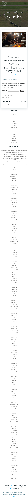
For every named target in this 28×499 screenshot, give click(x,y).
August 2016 (14, 315)
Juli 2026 (14, 167)
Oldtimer (14, 132)
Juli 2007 (14, 456)
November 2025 (14, 176)
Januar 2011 (14, 402)
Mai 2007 (14, 461)
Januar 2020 (14, 256)
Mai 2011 (14, 398)
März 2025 (14, 183)
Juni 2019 (14, 265)
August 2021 (14, 230)
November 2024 (14, 187)
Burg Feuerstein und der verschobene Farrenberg (14, 164)
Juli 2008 (14, 439)
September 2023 (14, 202)
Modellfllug (14, 127)
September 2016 (14, 313)
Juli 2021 (14, 233)
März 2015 (14, 348)
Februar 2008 (14, 445)
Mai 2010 (14, 415)
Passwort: (5, 91)
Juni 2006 (14, 467)
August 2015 (14, 339)
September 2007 (14, 452)
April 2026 (14, 172)
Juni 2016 (14, 319)
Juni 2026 (14, 170)
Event (14, 121)
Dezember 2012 (14, 367)
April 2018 (14, 278)
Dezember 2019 (14, 259)
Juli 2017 (14, 293)
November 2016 (14, 309)
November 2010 (14, 404)
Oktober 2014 (14, 350)
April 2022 (14, 226)
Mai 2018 (14, 276)
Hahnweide (14, 123)
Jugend (14, 125)
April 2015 (14, 345)
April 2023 (14, 209)
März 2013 (14, 363)
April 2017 (14, 300)
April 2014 (14, 354)
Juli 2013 (14, 356)
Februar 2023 (14, 213)
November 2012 (14, 369)
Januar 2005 (14, 471)
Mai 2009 (14, 428)
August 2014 (14, 352)
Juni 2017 (14, 296)
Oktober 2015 (14, 335)
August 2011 (14, 391)
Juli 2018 (14, 274)
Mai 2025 (14, 180)
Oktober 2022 (14, 220)
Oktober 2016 (14, 311)
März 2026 (14, 174)
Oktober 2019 (14, 261)
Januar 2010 (14, 419)
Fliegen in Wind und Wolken (14, 162)
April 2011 (14, 400)
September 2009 (14, 424)
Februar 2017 (14, 304)
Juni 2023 (14, 206)
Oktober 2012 (14, 372)
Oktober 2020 (14, 243)
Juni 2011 (14, 395)
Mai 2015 (14, 343)
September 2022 (14, 222)
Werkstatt (14, 140)
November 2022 (14, 217)
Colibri (14, 496)
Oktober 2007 (14, 450)
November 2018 (14, 269)
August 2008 (14, 437)
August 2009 (14, 426)
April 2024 (14, 198)
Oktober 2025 (14, 178)
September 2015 (14, 337)
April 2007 (14, 463)
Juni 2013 (14, 358)
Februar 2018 (14, 280)
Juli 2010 (14, 411)
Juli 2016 (14, 317)
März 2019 (14, 267)
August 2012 (14, 376)
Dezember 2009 (14, 421)
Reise (14, 134)
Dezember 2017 (14, 285)
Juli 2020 (14, 250)
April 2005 (14, 469)
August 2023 (14, 204)
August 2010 (14, 408)
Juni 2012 (14, 380)
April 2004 (14, 476)
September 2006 (14, 465)
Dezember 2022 (14, 215)
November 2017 (14, 287)
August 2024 (14, 191)
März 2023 (14, 211)
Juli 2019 (14, 263)
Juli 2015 (14, 341)
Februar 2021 (14, 239)
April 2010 (14, 417)
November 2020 (14, 241)
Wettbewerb (14, 143)
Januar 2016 (14, 328)
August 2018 (14, 272)
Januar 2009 (14, 432)
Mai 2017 (14, 298)
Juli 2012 (14, 378)
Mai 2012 (14, 382)
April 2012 (14, 385)
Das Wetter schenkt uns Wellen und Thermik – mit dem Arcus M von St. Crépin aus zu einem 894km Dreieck (14, 158)
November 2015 (14, 332)
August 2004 (14, 474)
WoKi (4, 79)
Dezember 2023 (14, 200)
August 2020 (14, 248)
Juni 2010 (14, 413)
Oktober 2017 (14, 289)
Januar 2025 (14, 185)
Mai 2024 (14, 196)
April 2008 (14, 443)
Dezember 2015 (14, 330)
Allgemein (13, 75)
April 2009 (14, 430)
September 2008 (14, 435)
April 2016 (14, 322)
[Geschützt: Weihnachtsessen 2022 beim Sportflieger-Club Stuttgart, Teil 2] (14, 39)
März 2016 (14, 324)
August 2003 (14, 478)
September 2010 (14, 406)
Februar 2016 (14, 326)
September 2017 (14, 291)
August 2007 (14, 454)
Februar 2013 (14, 365)
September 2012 (14, 374)
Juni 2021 (14, 235)
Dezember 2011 (14, 387)
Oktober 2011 (14, 389)
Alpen (14, 119)
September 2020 (14, 246)
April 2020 (14, 252)
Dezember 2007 (14, 448)
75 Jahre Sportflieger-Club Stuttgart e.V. (14, 154)
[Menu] (25, 3)
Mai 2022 (14, 224)
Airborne (14, 114)
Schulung (14, 136)
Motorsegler (14, 130)
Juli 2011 (14, 393)
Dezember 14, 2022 (12, 79)
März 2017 (14, 302)
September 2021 (14, 228)
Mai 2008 (14, 441)
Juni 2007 (14, 458)
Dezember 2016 (14, 306)
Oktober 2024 (14, 189)
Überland (14, 138)
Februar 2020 (14, 254)
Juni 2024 (14, 193)
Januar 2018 (14, 282)
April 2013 (14, 361)
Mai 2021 (14, 237)
